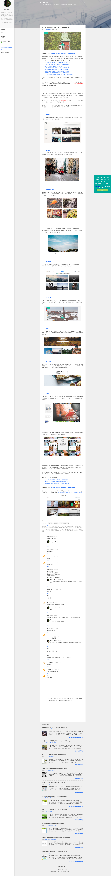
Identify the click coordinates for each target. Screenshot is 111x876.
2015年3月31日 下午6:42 (57, 589)
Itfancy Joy (49, 589)
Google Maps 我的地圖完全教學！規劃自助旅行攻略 (54, 754)
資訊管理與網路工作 (64, 523)
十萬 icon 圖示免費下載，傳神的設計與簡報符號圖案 (57, 64)
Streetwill (48, 114)
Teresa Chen (50, 662)
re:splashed (48, 261)
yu (47, 602)
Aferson (49, 556)
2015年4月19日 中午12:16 (52, 602)
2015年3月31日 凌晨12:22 (53, 569)
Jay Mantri (48, 226)
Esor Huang (53, 541)
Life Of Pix (48, 297)
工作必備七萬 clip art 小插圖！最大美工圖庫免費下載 (57, 67)
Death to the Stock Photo (52, 430)
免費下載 (50, 523)
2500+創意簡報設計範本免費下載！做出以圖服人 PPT (57, 481)
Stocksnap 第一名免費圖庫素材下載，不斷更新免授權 (57, 72)
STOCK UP (48, 463)
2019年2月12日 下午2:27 (56, 669)
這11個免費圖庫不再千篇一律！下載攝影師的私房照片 (70, 492)
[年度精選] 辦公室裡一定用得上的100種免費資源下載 (63, 53)
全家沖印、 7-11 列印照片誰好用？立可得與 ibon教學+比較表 (56, 741)
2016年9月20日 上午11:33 (53, 655)
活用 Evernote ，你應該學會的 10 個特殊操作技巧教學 (54, 810)
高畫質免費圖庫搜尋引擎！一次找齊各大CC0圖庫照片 (57, 69)
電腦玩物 (45, 3)
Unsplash (48, 150)
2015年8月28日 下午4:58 (53, 628)
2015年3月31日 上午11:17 (60, 579)
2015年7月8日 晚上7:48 (53, 615)
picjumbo (48, 393)
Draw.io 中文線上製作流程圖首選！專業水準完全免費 (54, 851)
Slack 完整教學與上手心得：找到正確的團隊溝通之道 (54, 727)
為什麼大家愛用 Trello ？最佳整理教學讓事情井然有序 (54, 768)
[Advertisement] (63, 16)
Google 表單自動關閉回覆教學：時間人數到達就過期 (54, 796)
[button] (82, 27)
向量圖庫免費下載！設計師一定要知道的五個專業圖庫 (57, 62)
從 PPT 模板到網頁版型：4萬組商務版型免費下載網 (56, 480)
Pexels (47, 328)
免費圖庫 (56, 523)
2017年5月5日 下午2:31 (57, 662)
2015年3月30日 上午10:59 (53, 549)
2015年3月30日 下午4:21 (55, 556)
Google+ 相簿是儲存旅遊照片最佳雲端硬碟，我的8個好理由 (56, 837)
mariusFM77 (65, 869)
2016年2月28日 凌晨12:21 (60, 640)
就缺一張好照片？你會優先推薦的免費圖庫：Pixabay (57, 66)
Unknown (49, 635)
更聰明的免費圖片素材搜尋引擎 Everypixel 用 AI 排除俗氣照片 (59, 74)
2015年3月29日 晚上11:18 (53, 536)
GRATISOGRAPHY (50, 189)
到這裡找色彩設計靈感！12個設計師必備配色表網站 (57, 71)
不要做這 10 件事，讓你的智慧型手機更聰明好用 (53, 782)
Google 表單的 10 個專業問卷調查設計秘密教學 (53, 823)
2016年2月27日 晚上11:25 (56, 635)
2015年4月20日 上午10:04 (60, 607)
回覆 (48, 546)
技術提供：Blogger (63, 866)
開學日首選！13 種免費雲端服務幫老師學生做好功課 (57, 483)
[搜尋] (85, 3)
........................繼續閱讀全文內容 (75, 737)
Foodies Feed (49, 361)
